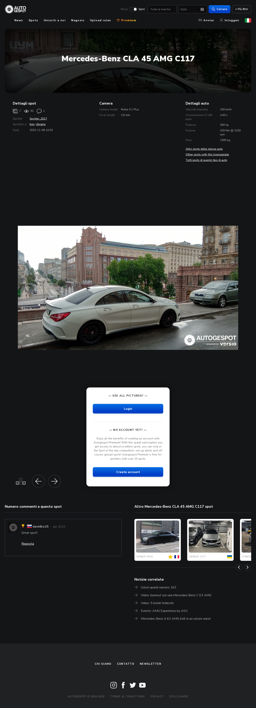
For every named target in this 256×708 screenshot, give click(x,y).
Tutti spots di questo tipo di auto (206, 160)
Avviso (208, 20)
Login (128, 408)
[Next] (247, 567)
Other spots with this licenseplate (207, 154)
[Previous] (239, 567)
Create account (128, 472)
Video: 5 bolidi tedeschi (157, 603)
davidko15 (41, 526)
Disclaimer (178, 696)
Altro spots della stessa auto (204, 149)
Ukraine (41, 124)
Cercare (222, 9)
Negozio (77, 20)
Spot (142, 9)
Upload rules (100, 20)
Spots (33, 20)
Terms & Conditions (127, 696)
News (124, 9)
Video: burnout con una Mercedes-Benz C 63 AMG (176, 595)
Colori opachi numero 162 (158, 587)
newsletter (150, 664)
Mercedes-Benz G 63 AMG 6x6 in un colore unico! (176, 618)
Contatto (125, 664)
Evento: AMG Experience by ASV (164, 611)
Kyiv (32, 124)
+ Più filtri (241, 9)
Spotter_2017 (38, 119)
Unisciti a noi (55, 20)
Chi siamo (103, 664)
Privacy (157, 696)
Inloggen (232, 20)
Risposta (27, 544)
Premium (128, 20)
